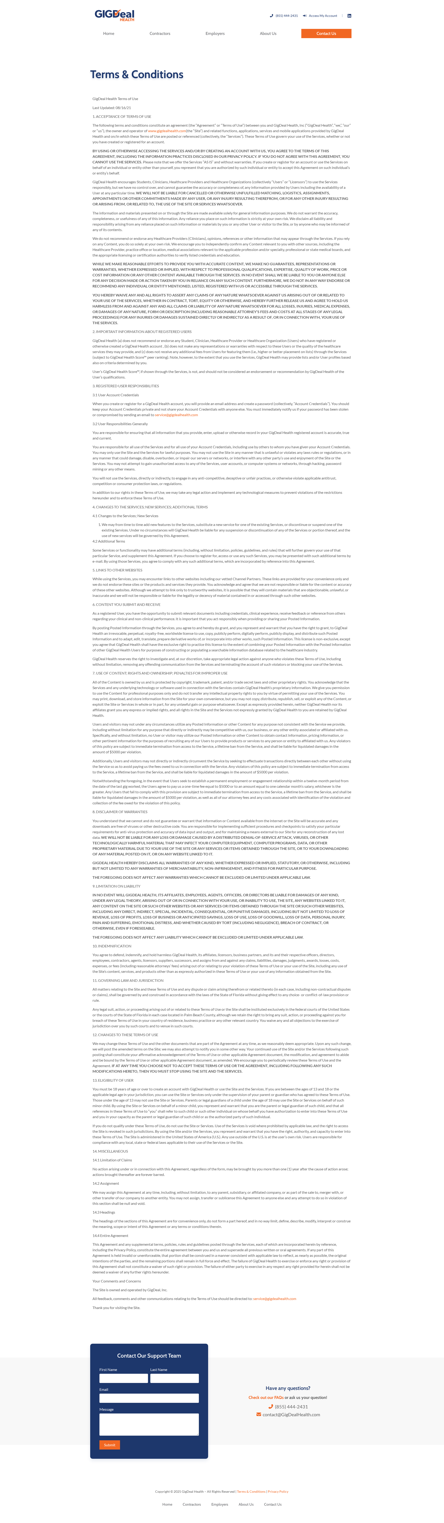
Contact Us (326, 33)
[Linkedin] (349, 16)
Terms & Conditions (251, 1491)
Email (103, 1390)
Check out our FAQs (266, 1397)
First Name (108, 1370)
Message (106, 1409)
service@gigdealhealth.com (176, 414)
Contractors (160, 33)
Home (108, 33)
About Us (268, 33)
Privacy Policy (278, 1491)
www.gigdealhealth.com (167, 130)
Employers (215, 33)
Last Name (158, 1370)
